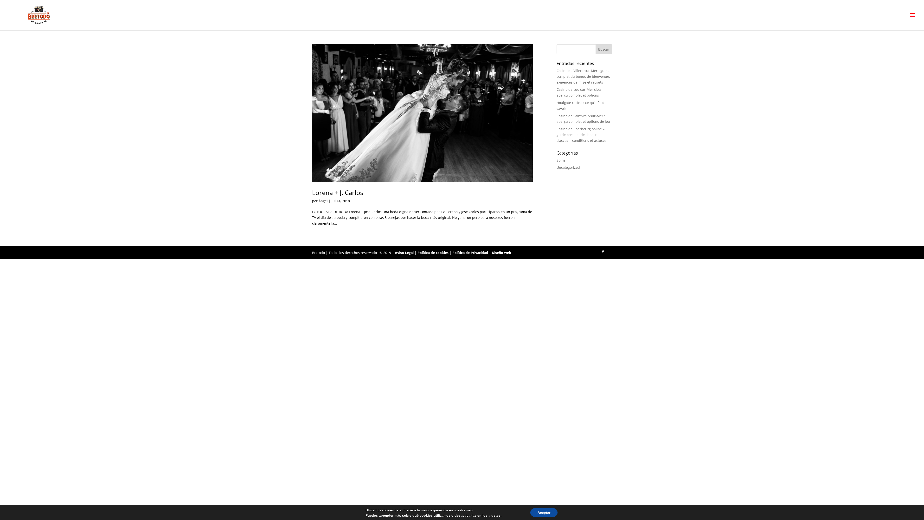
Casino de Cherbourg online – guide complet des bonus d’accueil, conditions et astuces (581, 135)
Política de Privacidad (470, 252)
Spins (561, 160)
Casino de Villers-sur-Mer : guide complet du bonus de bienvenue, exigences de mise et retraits (583, 76)
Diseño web (501, 252)
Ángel (323, 201)
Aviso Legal (404, 252)
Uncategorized (568, 167)
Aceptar (544, 512)
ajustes (494, 515)
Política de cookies (433, 252)
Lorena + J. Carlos (337, 192)
